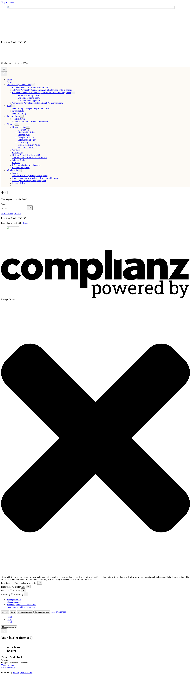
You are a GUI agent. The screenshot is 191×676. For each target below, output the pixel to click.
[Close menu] (4, 73)
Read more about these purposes (21, 607)
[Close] (4, 630)
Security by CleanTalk (22, 672)
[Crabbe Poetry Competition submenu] (33, 84)
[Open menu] (4, 69)
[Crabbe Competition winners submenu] (73, 92)
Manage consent (9, 627)
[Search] (30, 207)
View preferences (25, 612)
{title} (9, 617)
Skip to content (7, 2)
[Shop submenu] (13, 105)
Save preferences (42, 612)
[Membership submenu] (20, 170)
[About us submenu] (17, 124)
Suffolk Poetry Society (11, 213)
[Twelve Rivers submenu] (21, 116)
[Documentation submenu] (28, 127)
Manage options (14, 599)
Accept (5, 612)
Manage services (14, 602)
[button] (95, 438)
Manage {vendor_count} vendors (21, 604)
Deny (13, 612)
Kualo (26, 223)
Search (4, 204)
